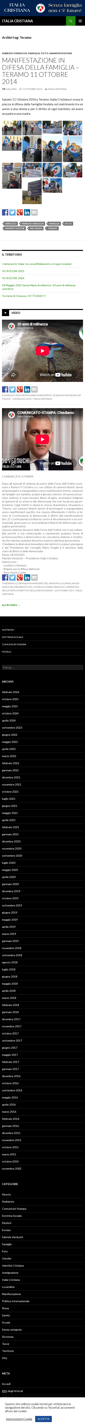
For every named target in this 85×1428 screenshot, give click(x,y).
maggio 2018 (10, 983)
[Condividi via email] (34, 212)
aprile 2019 (9, 926)
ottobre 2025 (10, 699)
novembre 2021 (11, 784)
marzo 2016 (9, 1111)
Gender (6, 1258)
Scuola (6, 1322)
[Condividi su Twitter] (12, 212)
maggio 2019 (10, 919)
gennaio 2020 (10, 884)
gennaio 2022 (10, 770)
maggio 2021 (10, 813)
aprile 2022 (9, 749)
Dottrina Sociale (12, 637)
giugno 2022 (9, 734)
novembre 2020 (11, 848)
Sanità (6, 1315)
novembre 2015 (11, 1140)
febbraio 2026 (10, 692)
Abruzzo (10, 223)
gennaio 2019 (10, 941)
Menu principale (80, 21)
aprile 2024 (9, 720)
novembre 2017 (11, 1026)
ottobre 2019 (10, 898)
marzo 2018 (9, 997)
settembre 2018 (12, 955)
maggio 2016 (10, 1097)
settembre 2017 (12, 1040)
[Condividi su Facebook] (5, 212)
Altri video (11, 605)
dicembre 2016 (11, 1076)
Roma (5, 1308)
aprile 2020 (9, 877)
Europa (6, 1230)
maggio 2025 (10, 706)
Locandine (8, 1287)
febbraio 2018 (10, 1005)
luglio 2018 (8, 969)
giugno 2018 (9, 976)
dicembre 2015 (11, 1133)
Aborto (6, 1194)
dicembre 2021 (11, 777)
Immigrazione (10, 1272)
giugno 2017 (9, 1047)
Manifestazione (60, 53)
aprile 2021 (9, 820)
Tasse (5, 1343)
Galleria (11, 89)
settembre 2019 (12, 905)
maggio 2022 (10, 741)
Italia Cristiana (57, 89)
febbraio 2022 (10, 763)
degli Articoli (12, 1391)
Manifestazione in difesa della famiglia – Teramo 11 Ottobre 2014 (40, 70)
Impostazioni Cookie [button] (19, 1419)
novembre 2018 (11, 948)
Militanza (36, 228)
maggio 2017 (10, 1054)
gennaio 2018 (10, 1012)
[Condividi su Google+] (20, 212)
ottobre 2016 (10, 1083)
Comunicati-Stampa (14, 1208)
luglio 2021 (8, 798)
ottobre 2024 (10, 713)
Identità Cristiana (13, 1265)
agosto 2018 (10, 962)
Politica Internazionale (15, 1301)
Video (15, 313)
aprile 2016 (9, 1104)
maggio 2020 (10, 869)
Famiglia (34, 53)
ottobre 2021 (10, 791)
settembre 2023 (12, 727)
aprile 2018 (9, 990)
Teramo (52, 228)
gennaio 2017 (10, 1069)
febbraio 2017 (10, 1061)
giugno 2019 (9, 912)
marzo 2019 (9, 933)
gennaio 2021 (10, 834)
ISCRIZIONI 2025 (13, 271)
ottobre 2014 (10, 1161)
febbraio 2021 (10, 827)
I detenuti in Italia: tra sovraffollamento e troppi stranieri (37, 264)
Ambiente (8, 1201)
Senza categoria (12, 1329)
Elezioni (6, 1223)
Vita (4, 1358)
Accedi (6, 1384)
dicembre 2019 (11, 891)
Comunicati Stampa (14, 644)
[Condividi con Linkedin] (27, 212)
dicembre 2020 (11, 841)
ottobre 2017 (10, 1033)
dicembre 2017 (11, 1019)
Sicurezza (7, 1336)
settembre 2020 (12, 855)
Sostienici (8, 629)
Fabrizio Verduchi (14, 53)
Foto (44, 53)
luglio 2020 (8, 862)
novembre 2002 (11, 1168)
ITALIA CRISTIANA (17, 21)
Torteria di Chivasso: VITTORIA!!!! (24, 296)
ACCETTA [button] (43, 1418)
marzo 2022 (9, 756)
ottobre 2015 (10, 1147)
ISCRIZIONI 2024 (13, 278)
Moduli (6, 651)
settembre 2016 (12, 1090)
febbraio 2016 (10, 1118)
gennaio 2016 (10, 1126)
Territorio (8, 1351)
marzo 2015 (9, 1154)
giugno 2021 (9, 805)
